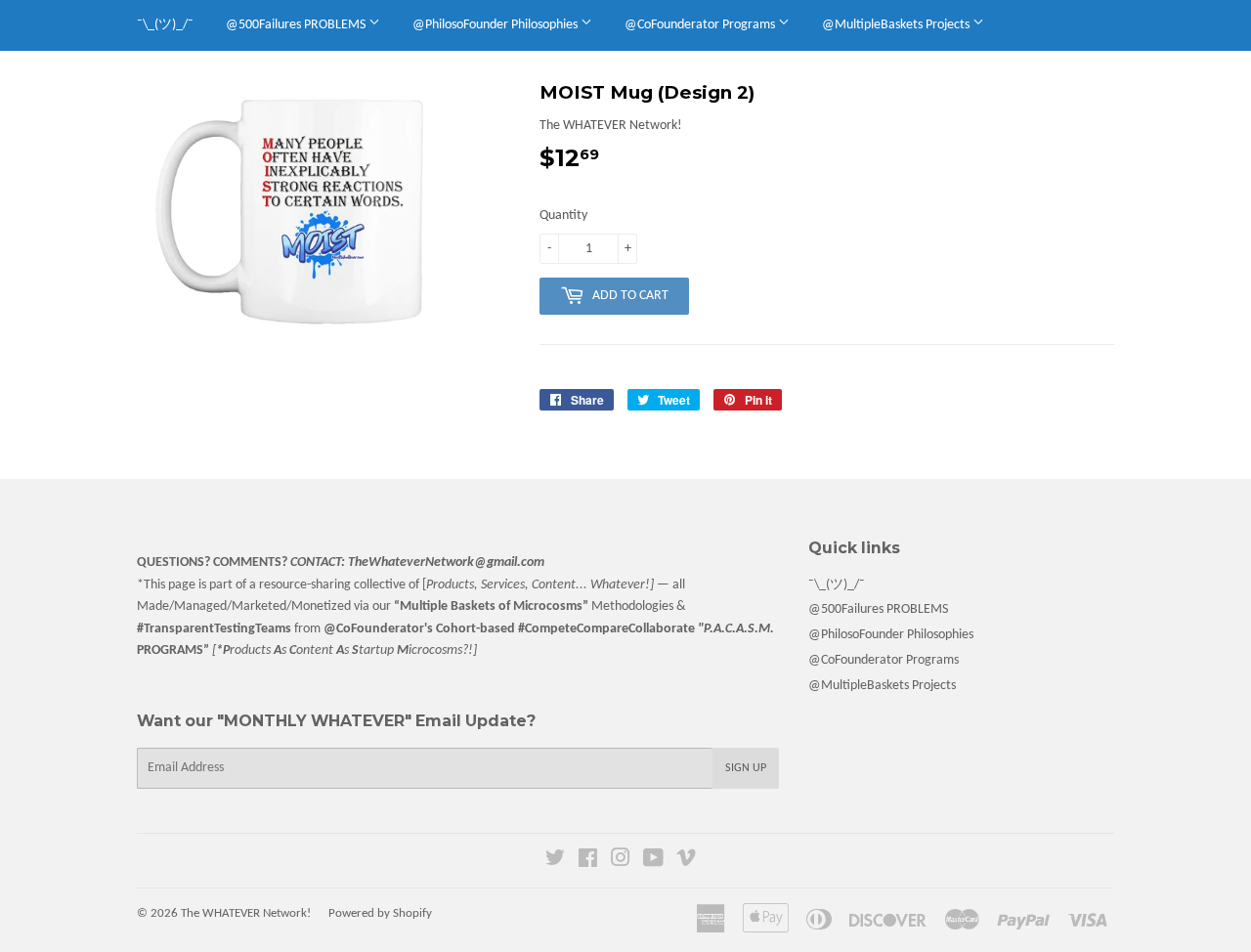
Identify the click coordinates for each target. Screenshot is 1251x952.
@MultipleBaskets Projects (897, 25)
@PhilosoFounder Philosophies (496, 25)
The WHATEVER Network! (246, 913)
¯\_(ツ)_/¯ (165, 25)
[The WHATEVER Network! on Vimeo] (686, 861)
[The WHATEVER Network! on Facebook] (588, 861)
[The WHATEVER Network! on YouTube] (653, 861)
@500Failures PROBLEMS (297, 25)
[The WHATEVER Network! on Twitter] (555, 861)
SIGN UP (745, 768)
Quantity (563, 215)
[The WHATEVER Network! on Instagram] (620, 861)
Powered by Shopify (380, 913)
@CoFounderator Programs (701, 25)
